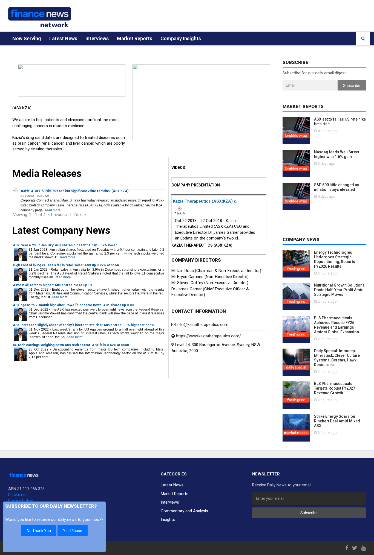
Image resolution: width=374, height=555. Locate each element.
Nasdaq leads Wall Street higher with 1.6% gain (336, 154)
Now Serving (26, 38)
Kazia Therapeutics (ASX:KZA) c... (206, 201)
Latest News (63, 38)
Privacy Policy (20, 500)
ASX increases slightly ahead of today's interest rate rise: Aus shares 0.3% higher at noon (83, 325)
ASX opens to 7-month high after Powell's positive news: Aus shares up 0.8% (73, 305)
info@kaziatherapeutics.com (202, 324)
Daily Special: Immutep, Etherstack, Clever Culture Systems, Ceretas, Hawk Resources (337, 358)
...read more (52, 210)
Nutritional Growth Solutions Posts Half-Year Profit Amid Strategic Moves (339, 290)
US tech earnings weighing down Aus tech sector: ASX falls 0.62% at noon (71, 345)
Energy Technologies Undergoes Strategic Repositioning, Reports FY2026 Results (334, 259)
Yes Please (72, 530)
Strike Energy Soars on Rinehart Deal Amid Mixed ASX (337, 421)
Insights (168, 519)
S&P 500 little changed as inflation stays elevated (336, 187)
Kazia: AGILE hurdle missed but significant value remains (65, 191)
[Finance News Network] (39, 17)
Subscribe (351, 85)
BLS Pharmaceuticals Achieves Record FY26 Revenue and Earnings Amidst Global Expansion (336, 325)
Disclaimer (17, 494)
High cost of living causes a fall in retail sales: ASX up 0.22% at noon (66, 265)
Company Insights (180, 38)
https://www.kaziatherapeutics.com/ (208, 336)
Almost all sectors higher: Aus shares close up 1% (53, 285)
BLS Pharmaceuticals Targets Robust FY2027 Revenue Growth (334, 388)
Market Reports (134, 38)
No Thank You (39, 530)
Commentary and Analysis (184, 511)
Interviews (97, 38)
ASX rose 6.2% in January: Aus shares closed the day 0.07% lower (65, 245)
